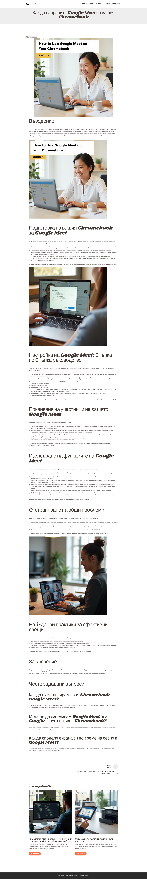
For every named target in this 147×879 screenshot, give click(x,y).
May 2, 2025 (82, 793)
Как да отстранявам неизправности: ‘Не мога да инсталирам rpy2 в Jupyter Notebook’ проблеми (50, 840)
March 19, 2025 (37, 793)
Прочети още (35, 853)
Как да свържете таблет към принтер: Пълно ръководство (94, 840)
